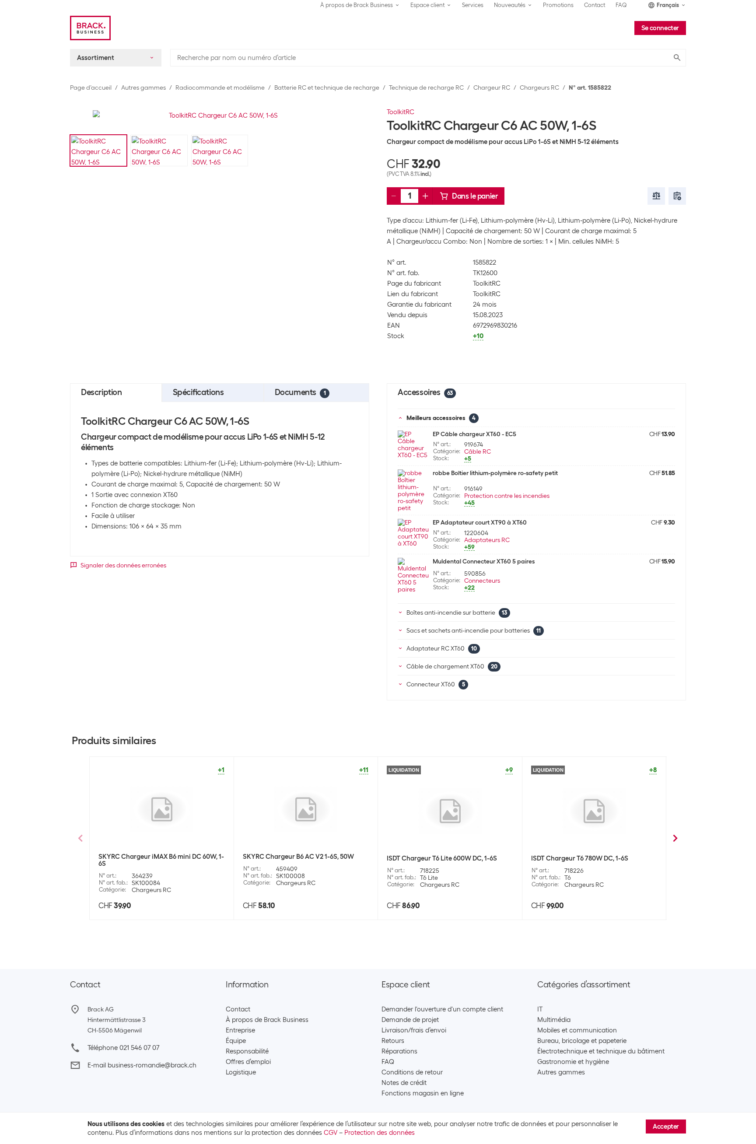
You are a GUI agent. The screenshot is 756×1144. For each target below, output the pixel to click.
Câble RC (477, 451)
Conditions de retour (412, 1072)
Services (472, 5)
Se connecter (660, 28)
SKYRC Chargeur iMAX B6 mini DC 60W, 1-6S (161, 860)
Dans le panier (474, 196)
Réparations (399, 1051)
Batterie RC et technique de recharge (326, 87)
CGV (330, 1133)
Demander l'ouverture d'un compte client (442, 1009)
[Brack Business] (90, 28)
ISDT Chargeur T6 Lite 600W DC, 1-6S (442, 858)
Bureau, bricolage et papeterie (581, 1041)
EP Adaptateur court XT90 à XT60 (480, 522)
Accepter (666, 1126)
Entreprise (240, 1030)
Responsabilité (247, 1051)
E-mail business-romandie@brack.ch (142, 1065)
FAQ (621, 5)
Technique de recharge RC (426, 87)
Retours (393, 1041)
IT (539, 1009)
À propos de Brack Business (267, 1020)
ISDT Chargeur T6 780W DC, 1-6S (579, 858)
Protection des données (379, 1133)
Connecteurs (482, 580)
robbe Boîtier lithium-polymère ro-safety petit (495, 472)
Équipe (236, 1041)
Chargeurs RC (539, 87)
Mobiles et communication (577, 1030)
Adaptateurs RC (487, 539)
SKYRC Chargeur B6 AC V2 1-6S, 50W (298, 856)
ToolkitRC (400, 112)
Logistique (241, 1072)
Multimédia (553, 1020)
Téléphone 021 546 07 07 (123, 1048)
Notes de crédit (404, 1083)
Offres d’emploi (248, 1062)
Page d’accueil (91, 87)
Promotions (558, 5)
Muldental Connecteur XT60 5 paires (484, 561)
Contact (594, 5)
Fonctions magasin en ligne (423, 1093)
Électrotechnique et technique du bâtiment (601, 1051)
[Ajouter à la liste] (677, 196)
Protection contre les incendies (507, 495)
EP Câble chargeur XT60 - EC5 (474, 433)
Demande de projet (410, 1020)
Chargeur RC (491, 87)
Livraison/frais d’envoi (414, 1030)
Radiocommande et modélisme (220, 87)
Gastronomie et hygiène (573, 1062)
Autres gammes (143, 87)
